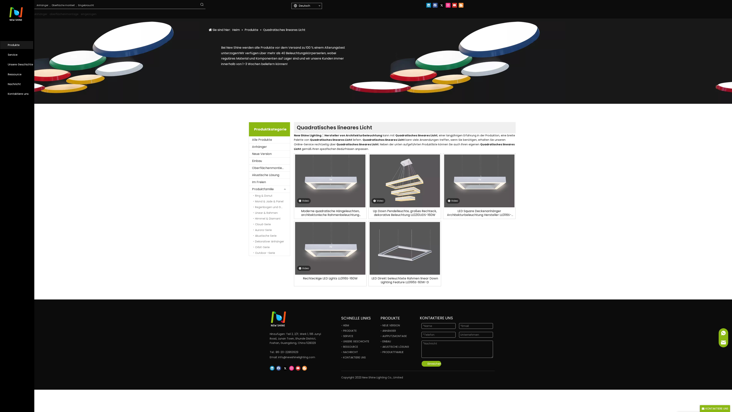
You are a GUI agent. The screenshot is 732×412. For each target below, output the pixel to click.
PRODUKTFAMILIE (393, 352)
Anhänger (259, 147)
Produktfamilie (263, 189)
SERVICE (348, 336)
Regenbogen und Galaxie (271, 207)
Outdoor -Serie (265, 253)
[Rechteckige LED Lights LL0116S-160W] (330, 248)
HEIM (346, 325)
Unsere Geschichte (20, 64)
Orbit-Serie (262, 247)
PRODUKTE (350, 331)
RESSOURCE (350, 347)
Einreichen (434, 364)
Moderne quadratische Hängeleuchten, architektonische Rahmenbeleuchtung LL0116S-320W (330, 213)
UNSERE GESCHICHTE (356, 341)
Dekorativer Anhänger (269, 241)
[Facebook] (435, 5)
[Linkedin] (428, 5)
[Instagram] (448, 5)
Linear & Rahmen (266, 213)
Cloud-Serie (263, 224)
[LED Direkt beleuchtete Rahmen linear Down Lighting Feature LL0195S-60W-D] (405, 248)
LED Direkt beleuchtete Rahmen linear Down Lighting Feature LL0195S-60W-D (405, 280)
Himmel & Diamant (268, 218)
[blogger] (461, 5)
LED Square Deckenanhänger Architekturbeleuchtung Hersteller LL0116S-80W (479, 213)
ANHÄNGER (389, 331)
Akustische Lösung (265, 175)
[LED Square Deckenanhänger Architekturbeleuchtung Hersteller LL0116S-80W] (479, 181)
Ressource (15, 74)
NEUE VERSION (391, 325)
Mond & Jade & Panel (269, 201)
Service (13, 55)
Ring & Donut (263, 196)
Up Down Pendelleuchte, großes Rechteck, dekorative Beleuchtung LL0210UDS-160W (405, 213)
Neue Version (262, 154)
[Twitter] (441, 5)
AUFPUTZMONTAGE (394, 336)
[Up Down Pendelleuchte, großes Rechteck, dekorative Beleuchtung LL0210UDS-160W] (405, 181)
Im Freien (259, 182)
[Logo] (292, 319)
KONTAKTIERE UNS (354, 357)
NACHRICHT (350, 352)
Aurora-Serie (263, 230)
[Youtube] (454, 5)
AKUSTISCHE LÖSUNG (395, 347)
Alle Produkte (262, 140)
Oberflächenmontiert (268, 168)
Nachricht (14, 84)
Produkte (14, 45)
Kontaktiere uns (18, 94)
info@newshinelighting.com (296, 357)
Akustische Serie (266, 236)
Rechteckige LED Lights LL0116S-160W (330, 278)
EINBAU (386, 341)
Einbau (257, 161)
